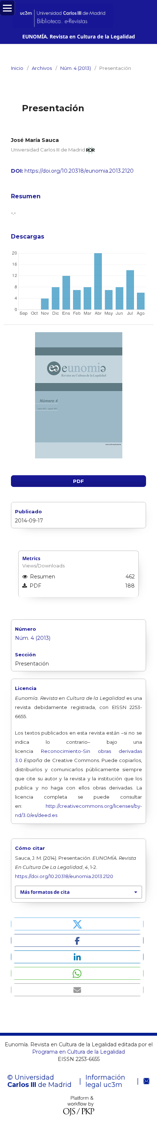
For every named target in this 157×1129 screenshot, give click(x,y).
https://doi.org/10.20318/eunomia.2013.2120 (79, 171)
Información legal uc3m (105, 1081)
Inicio (17, 68)
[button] (77, 924)
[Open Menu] (7, 8)
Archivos (42, 68)
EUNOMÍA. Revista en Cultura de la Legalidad (78, 36)
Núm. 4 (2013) (75, 68)
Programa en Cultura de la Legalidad (78, 1052)
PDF (78, 481)
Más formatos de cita (45, 892)
